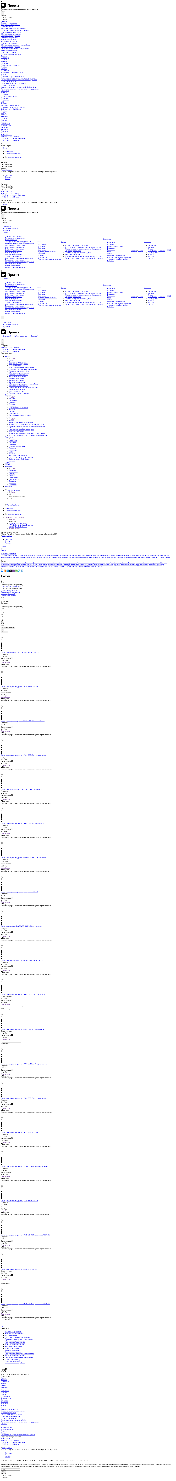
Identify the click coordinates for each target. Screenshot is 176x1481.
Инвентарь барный (121, 563)
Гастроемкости (64, 563)
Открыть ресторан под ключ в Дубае (13, 1420)
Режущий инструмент (134, 565)
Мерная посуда (65, 565)
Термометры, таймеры (58, 566)
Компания (12, 470)
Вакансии (4, 1400)
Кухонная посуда (31, 565)
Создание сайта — (77, 1460)
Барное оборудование (17, 557)
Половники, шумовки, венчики (116, 565)
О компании (5, 1391)
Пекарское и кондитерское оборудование (88, 555)
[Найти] (2, 13)
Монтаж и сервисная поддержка (12, 1414)
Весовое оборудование (142, 557)
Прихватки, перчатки (78, 566)
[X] (10, 571)
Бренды (3, 1383)
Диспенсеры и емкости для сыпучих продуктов (93, 563)
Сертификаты (5, 1396)
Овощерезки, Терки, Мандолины (81, 565)
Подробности (5, 662)
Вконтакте (8, 175)
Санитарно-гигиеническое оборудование (120, 557)
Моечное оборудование (33, 557)
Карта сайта (60, 1460)
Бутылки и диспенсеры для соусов (13, 563)
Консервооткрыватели (18, 565)
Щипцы (88, 566)
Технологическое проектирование (13, 1411)
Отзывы (3, 1394)
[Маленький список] (1, 599)
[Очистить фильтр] (2, 630)
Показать (4, 632)
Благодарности (6, 1398)
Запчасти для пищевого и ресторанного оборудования (19, 1422)
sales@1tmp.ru (7, 170)
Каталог (12, 360)
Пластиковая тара (99, 565)
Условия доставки (7, 1429)
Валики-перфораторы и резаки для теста (39, 563)
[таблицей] (5, 597)
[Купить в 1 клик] (2, 638)
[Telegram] (22, 571)
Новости (4, 1392)
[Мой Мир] (8, 571)
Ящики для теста (97, 566)
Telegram (8, 177)
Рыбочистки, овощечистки (16, 566)
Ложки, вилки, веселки (45, 565)
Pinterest (7, 179)
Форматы (12, 398)
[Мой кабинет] (2, 320)
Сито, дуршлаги (31, 566)
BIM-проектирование (8, 1413)
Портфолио (13, 441)
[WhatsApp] (16, 571)
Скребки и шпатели (44, 566)
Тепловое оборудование (9, 555)
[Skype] (19, 571)
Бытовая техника (43, 555)
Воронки (56, 563)
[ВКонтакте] (2, 571)
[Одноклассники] (5, 571)
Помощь (4, 1424)
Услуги (11, 420)
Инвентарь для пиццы (135, 563)
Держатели (73, 563)
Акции (3, 1385)
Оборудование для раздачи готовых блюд (72, 557)
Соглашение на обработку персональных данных (18, 1435)
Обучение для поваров (8, 1418)
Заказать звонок (14, 529)
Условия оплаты (6, 1427)
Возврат (3, 1433)
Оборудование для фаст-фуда (112, 555)
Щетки (68, 566)
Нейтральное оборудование (152, 555)
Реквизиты (4, 1403)
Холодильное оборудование (27, 555)
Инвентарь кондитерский (152, 563)
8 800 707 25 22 (6, 135)
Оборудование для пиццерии (133, 555)
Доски (112, 563)
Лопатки (57, 565)
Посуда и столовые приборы (160, 557)
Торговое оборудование (50, 557)
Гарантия (4, 1431)
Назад (13, 358)
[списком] (3, 597)
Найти (3, 1471)
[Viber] (13, 571)
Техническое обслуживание (10, 1416)
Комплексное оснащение (9, 1409)
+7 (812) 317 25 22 (13, 138)
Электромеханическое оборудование (61, 555)
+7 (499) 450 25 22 (10, 140)
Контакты (4, 1402)
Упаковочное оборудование (96, 557)
